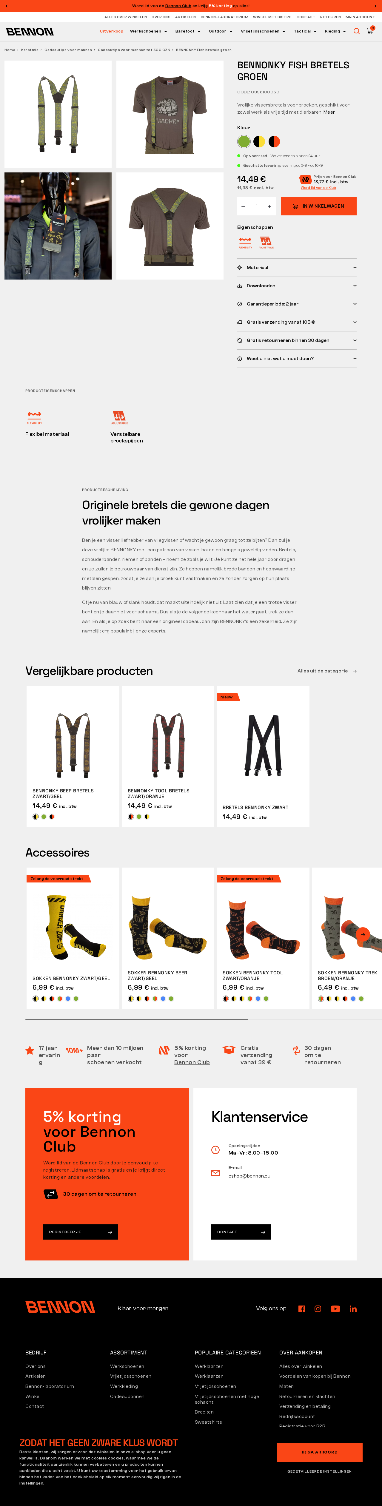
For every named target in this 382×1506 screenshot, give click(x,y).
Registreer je (65, 1232)
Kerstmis (29, 50)
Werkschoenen (145, 31)
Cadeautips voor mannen (68, 50)
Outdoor (218, 31)
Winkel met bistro (272, 17)
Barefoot (185, 31)
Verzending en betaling (305, 1406)
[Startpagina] (29, 31)
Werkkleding (124, 1386)
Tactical (302, 31)
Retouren (330, 17)
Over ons (161, 17)
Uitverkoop (111, 31)
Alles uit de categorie (323, 671)
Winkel (33, 1396)
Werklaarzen (209, 1366)
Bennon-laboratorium (225, 17)
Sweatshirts (208, 1422)
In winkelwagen (323, 206)
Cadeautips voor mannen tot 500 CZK (134, 50)
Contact (306, 17)
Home (9, 50)
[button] (375, 6)
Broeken (204, 1412)
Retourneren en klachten (307, 1396)
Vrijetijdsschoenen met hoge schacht (227, 1399)
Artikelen (185, 17)
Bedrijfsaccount (297, 1416)
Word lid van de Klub (318, 187)
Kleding (332, 31)
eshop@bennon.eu (250, 1176)
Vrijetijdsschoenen (260, 31)
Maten (286, 1386)
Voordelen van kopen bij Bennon (315, 1376)
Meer (329, 112)
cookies (116, 1458)
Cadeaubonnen (127, 1396)
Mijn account (360, 17)
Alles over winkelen (125, 17)
